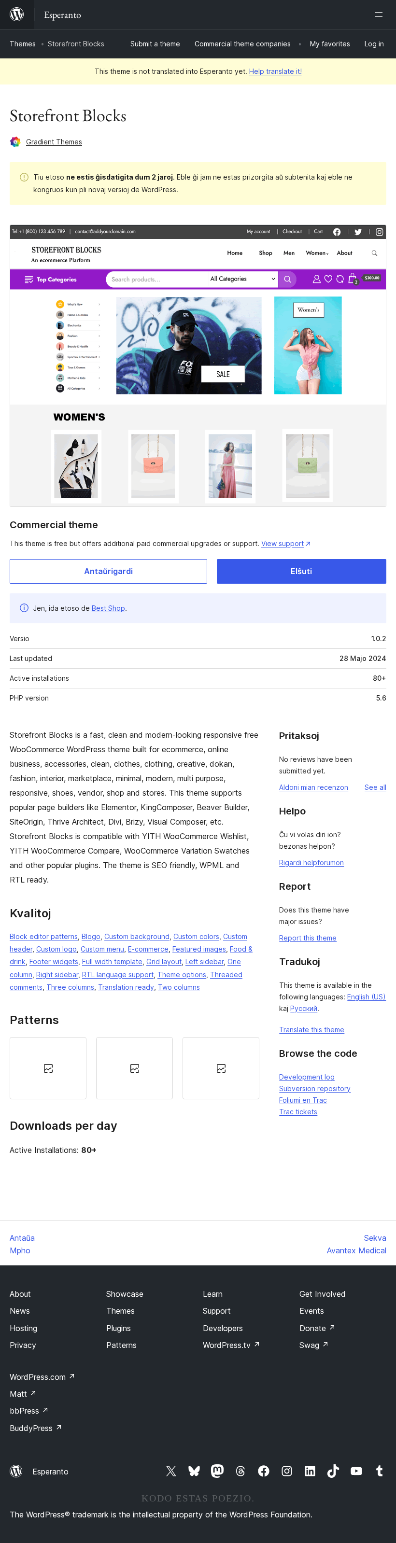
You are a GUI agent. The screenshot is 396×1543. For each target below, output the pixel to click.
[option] (48, 1068)
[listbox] (134, 1068)
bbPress (29, 1411)
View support (282, 543)
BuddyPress (36, 1428)
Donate (317, 1328)
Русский (303, 1008)
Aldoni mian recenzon (313, 787)
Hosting (23, 1328)
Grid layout (164, 961)
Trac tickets (298, 1112)
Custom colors (196, 936)
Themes (23, 44)
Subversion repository (315, 1088)
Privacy (23, 1345)
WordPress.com (42, 1377)
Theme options (181, 974)
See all (375, 787)
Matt (23, 1394)
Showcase (124, 1294)
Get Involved (322, 1294)
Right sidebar (57, 974)
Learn (213, 1294)
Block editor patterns (44, 936)
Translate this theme (311, 1029)
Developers (223, 1328)
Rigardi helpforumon (311, 862)
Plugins (118, 1328)
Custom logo (56, 949)
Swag (314, 1345)
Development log (307, 1077)
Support (217, 1311)
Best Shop (108, 608)
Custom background (137, 936)
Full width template (112, 961)
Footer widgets (53, 961)
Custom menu (102, 949)
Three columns (70, 987)
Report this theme (308, 938)
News (20, 1311)
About (20, 1294)
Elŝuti (301, 571)
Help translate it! (275, 71)
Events (311, 1311)
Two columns (179, 987)
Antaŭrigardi (108, 571)
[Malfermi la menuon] (380, 14)
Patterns (121, 1345)
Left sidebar (204, 961)
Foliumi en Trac (303, 1100)
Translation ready (126, 987)
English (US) (366, 997)
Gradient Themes (54, 142)
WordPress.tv (231, 1345)
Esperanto (50, 1471)
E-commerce (148, 949)
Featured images (199, 949)
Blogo (91, 936)
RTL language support (118, 974)
